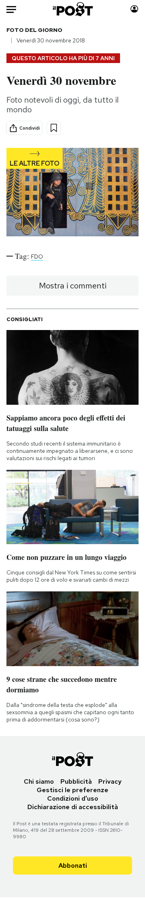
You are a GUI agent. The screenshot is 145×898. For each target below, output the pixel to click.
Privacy (110, 781)
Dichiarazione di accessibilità (72, 807)
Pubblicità (76, 781)
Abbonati (72, 865)
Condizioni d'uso (72, 798)
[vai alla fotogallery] (72, 193)
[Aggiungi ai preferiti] (53, 128)
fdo (37, 256)
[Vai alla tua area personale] (134, 9)
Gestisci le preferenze (72, 790)
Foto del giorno (34, 30)
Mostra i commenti (72, 285)
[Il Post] (72, 9)
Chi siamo (39, 781)
